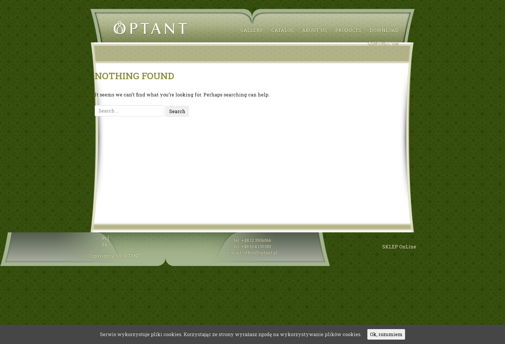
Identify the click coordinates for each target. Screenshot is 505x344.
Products (348, 30)
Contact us (383, 43)
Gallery (251, 30)
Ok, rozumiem (386, 334)
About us (314, 30)
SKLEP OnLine (399, 246)
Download (384, 30)
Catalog (282, 30)
